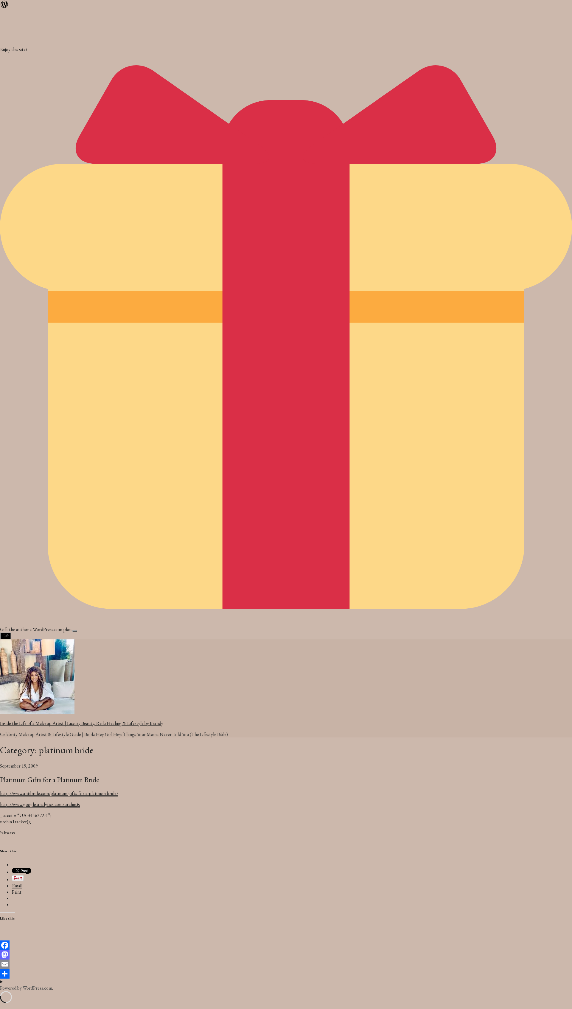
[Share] (286, 974)
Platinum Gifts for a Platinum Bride (49, 779)
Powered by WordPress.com (26, 988)
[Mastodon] (286, 955)
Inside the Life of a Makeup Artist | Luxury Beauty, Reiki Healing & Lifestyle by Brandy (81, 723)
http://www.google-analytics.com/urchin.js (40, 804)
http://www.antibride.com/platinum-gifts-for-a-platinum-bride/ (59, 793)
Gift (5, 635)
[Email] (286, 964)
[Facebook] (286, 945)
